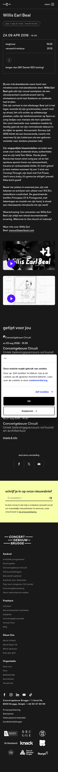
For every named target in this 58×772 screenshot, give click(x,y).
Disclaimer (8, 714)
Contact (7, 606)
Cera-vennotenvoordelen (16, 592)
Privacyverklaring (12, 710)
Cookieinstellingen (12, 721)
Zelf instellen (42, 391)
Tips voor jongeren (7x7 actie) (18, 584)
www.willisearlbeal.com (21, 230)
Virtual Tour (9, 622)
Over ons (7, 666)
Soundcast (8, 679)
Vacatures (8, 683)
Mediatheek (9, 675)
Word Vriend (9, 640)
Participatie (9, 563)
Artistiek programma (13, 559)
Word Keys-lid (10, 644)
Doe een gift (9, 653)
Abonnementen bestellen (16, 610)
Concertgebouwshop (14, 588)
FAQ (5, 627)
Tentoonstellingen (12, 572)
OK (29, 401)
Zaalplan (7, 614)
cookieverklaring (38, 380)
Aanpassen (27, 411)
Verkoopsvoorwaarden (14, 717)
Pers (5, 670)
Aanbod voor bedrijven (14, 580)
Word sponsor (10, 649)
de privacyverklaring (28, 512)
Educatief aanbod (12, 576)
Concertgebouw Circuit (15, 567)
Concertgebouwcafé (13, 618)
